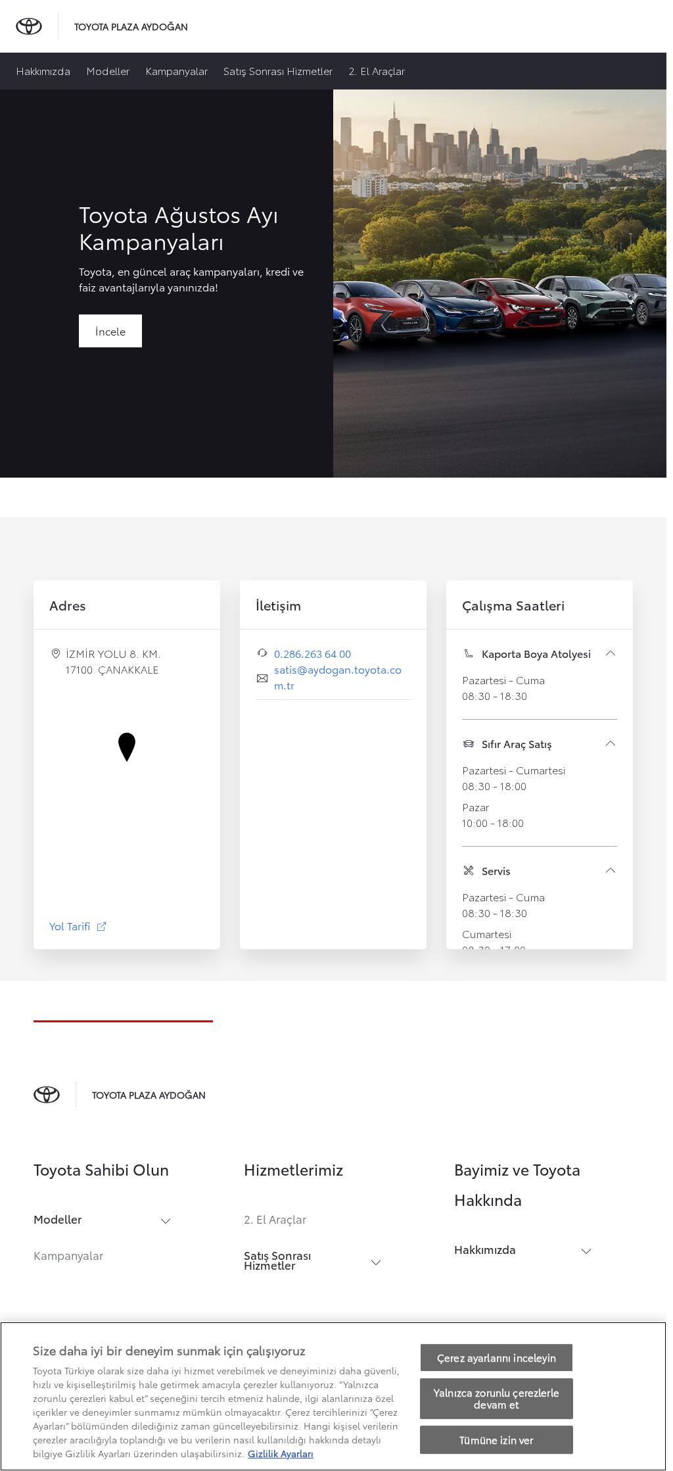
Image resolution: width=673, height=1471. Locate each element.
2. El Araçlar (376, 70)
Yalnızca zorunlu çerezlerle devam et (496, 1398)
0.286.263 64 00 (312, 653)
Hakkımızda (43, 70)
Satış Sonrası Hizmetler (278, 70)
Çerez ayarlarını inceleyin (496, 1357)
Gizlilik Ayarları (280, 1453)
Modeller (107, 70)
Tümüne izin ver (496, 1439)
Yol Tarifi (78, 925)
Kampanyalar (176, 70)
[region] (333, 1396)
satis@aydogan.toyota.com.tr (338, 676)
